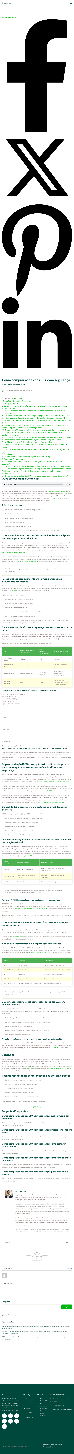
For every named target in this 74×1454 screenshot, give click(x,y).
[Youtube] (10, 1421)
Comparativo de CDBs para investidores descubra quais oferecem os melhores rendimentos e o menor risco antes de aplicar (35, 1327)
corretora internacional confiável (58, 491)
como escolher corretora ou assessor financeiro (54, 782)
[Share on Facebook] (37, 131)
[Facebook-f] (4, 1415)
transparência (39, 543)
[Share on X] (37, 202)
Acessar (69, 1269)
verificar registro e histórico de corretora (14, 552)
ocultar (18, 398)
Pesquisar (6, 1302)
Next (67, 1242)
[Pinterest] (4, 1426)
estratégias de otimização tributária (53, 802)
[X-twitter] (16, 1415)
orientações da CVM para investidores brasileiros (35, 856)
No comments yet (19, 385)
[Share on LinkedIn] (37, 377)
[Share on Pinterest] (37, 296)
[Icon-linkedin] (16, 1421)
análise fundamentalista (38, 953)
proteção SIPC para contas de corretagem (56, 791)
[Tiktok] (4, 1421)
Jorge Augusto (7, 385)
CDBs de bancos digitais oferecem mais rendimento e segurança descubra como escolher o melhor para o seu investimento (36, 1338)
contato (56, 1048)
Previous (7, 1242)
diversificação (17, 937)
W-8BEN (53, 498)
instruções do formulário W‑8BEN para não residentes (31, 909)
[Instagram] (10, 1415)
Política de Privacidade (56, 1069)
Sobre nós (29, 1069)
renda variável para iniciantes (29, 561)
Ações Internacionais (9, 17)
